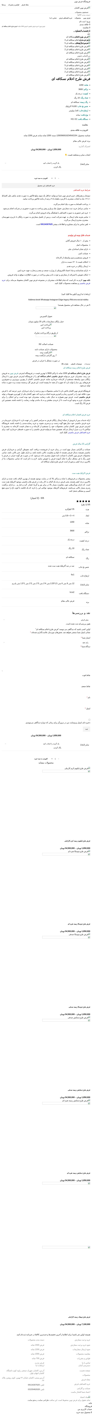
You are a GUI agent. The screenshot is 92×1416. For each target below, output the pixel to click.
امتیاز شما (85, 638)
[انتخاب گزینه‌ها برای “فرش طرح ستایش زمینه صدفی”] (87, 1086)
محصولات (86, 1375)
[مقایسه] (81, 837)
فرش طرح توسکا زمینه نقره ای (79, 924)
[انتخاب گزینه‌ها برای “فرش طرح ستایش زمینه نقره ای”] (87, 1169)
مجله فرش (85, 1380)
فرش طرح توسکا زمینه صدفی (79, 1007)
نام (88, 697)
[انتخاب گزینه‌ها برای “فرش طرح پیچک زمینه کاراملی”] (87, 1313)
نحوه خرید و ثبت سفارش (80, 1345)
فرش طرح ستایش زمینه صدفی (79, 1090)
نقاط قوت (86, 675)
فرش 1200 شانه (22, 26)
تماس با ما (86, 1363)
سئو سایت (32, 1400)
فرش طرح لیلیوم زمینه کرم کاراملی (77, 841)
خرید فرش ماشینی (33, 26)
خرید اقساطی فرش (82, 1384)
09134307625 (47, 224)
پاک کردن (57, 167)
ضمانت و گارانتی (83, 1388)
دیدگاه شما (85, 646)
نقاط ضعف (85, 686)
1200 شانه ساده (44, 135)
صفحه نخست (85, 1371)
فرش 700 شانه (38, 1358)
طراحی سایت (43, 1400)
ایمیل (87, 708)
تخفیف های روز (45, 22)
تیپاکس (87, 429)
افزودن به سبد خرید (41, 178)
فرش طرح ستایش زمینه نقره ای (78, 1173)
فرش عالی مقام (79, 141)
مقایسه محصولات (83, 1354)
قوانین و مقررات (83, 1358)
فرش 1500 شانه (37, 1345)
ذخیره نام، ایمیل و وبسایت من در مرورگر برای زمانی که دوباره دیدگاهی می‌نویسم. (57, 723)
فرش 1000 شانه (37, 1354)
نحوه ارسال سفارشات (81, 1349)
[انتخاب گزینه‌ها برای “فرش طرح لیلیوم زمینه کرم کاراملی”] (87, 837)
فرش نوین (42, 26)
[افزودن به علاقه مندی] (74, 837)
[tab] (87, 364)
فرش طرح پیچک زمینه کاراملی (79, 1317)
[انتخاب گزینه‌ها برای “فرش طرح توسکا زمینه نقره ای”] (87, 920)
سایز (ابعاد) (84, 164)
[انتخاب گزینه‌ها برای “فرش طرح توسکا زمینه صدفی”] (87, 1003)
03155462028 (34, 1389)
